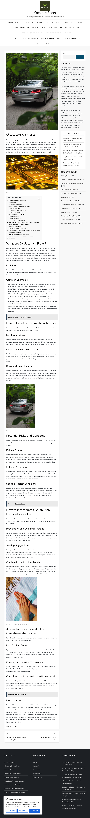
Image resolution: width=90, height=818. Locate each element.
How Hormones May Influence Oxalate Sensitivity (71, 801)
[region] (23, 805)
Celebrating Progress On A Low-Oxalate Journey (73, 139)
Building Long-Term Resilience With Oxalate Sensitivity (73, 145)
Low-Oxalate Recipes (45, 43)
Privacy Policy (37, 774)
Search (66, 54)
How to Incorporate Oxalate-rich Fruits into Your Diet (24, 222)
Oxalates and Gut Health (70, 28)
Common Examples (16, 204)
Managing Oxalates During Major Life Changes (74, 794)
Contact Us (36, 766)
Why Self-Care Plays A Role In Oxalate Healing (73, 158)
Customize (11, 811)
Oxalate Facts (45, 12)
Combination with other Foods (19, 228)
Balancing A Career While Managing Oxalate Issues (71, 164)
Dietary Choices (14, 22)
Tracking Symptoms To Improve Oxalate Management (72, 807)
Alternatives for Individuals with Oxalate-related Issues (24, 230)
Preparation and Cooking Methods (20, 224)
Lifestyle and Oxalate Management (24, 38)
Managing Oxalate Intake (33, 22)
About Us (36, 762)
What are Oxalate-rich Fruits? (17, 200)
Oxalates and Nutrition (50, 38)
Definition (13, 202)
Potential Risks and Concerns (17, 214)
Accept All (34, 811)
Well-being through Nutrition (44, 28)
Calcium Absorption (16, 218)
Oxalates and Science (71, 38)
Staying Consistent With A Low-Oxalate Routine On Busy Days (73, 152)
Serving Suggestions (16, 226)
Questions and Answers (19, 28)
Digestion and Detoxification (18, 210)
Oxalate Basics (53, 22)
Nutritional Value (15, 208)
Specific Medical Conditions (18, 220)
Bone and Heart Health (17, 212)
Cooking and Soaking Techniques (20, 234)
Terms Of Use (37, 777)
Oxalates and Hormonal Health (30, 33)
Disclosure (36, 770)
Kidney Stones (15, 216)
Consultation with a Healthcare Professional (22, 236)
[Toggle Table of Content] (38, 198)
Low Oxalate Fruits (16, 232)
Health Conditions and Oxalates (59, 33)
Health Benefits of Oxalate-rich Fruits (19, 206)
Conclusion (12, 238)
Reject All (22, 811)
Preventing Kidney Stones (72, 22)
